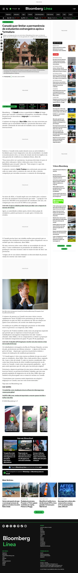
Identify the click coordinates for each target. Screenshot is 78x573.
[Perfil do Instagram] (14, 526)
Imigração (64, 248)
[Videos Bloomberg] (64, 166)
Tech (3, 557)
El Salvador (42, 543)
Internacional (8, 22)
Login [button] (74, 8)
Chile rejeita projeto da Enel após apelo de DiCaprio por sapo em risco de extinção (59, 207)
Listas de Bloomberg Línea (8, 555)
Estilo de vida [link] (50, 14)
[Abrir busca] (7, 9)
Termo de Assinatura (44, 554)
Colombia (42, 532)
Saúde (3, 563)
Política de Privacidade (45, 555)
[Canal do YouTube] (11, 526)
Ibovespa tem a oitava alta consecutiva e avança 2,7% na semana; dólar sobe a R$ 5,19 (60, 110)
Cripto (3, 565)
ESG (3, 559)
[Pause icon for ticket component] (3, 18)
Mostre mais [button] (39, 512)
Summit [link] (30, 14)
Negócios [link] (8, 14)
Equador (42, 538)
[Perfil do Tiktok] (22, 526)
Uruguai (42, 540)
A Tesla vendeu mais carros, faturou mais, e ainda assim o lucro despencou (60, 195)
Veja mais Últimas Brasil (25, 438)
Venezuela (42, 534)
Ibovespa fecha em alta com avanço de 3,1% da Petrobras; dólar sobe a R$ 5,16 (60, 127)
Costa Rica (42, 542)
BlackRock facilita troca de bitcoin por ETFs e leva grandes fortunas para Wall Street (47, 504)
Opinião (4, 562)
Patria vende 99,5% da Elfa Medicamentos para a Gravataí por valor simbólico (59, 49)
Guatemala (42, 544)
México (42, 530)
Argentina (42, 531)
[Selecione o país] (19, 9)
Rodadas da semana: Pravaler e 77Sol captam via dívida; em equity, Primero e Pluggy (60, 101)
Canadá (68, 245)
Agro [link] (23, 14)
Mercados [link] (16, 14)
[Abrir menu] (3, 9)
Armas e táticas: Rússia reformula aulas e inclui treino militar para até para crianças (39, 456)
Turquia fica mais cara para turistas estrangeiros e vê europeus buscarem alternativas (9, 457)
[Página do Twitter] (7, 526)
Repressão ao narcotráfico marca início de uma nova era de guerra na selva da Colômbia (24, 456)
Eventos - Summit (44, 562)
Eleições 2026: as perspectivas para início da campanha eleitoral (59, 176)
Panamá (42, 539)
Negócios (4, 553)
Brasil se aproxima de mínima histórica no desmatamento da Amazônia (60, 233)
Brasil (41, 528)
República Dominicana (45, 546)
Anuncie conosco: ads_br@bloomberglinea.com (51, 566)
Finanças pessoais (6, 561)
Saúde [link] (58, 14)
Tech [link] (64, 14)
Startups (4, 558)
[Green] (64, 201)
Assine (41, 553)
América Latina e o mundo (46, 527)
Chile (41, 535)
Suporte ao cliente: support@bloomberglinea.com (51, 565)
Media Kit (42, 557)
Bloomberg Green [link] (39, 14)
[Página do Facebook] (3, 526)
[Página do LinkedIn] (18, 526)
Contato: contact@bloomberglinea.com (49, 564)
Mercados (4, 554)
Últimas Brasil (61, 245)
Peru (41, 536)
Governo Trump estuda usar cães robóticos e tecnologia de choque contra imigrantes (60, 77)
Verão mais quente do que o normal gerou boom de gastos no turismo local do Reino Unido (11, 504)
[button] (1, 34)
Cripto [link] (70, 14)
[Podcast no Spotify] (25, 526)
